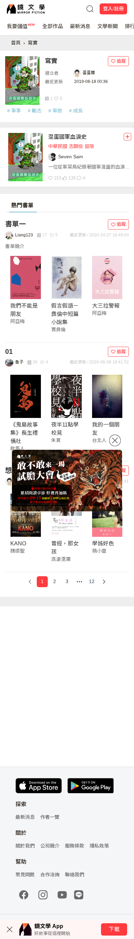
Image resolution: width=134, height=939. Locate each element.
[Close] (115, 440)
